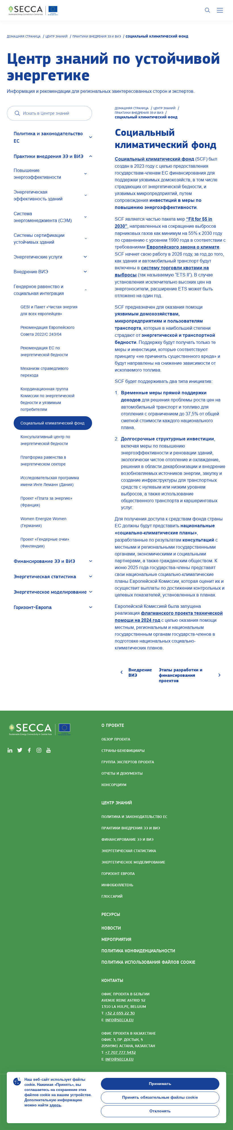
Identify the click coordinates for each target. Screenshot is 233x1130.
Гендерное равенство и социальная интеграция (39, 290)
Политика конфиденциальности (138, 950)
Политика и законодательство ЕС (134, 816)
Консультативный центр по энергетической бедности (45, 440)
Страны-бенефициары (123, 750)
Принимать (160, 1083)
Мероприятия (116, 939)
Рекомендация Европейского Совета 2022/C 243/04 (47, 331)
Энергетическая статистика (128, 850)
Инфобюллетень (117, 885)
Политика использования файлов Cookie (148, 962)
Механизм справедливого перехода (44, 372)
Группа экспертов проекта (127, 762)
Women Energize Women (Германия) (43, 522)
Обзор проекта (115, 739)
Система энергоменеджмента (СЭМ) (43, 217)
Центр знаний (56, 36)
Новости (111, 928)
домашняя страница (24, 36)
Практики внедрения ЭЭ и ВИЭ (96, 36)
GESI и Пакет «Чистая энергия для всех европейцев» (49, 310)
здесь (55, 1105)
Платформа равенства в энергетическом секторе (43, 460)
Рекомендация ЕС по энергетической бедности (44, 351)
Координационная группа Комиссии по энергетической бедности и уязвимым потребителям (47, 399)
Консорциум (113, 784)
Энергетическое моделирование (133, 862)
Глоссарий (111, 896)
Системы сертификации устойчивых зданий (39, 239)
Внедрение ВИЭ (31, 271)
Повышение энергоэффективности (37, 174)
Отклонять (160, 1111)
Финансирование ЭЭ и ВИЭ (127, 839)
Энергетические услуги (38, 256)
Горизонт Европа (118, 873)
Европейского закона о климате (183, 247)
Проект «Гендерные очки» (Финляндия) (44, 542)
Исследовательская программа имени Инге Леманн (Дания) (49, 481)
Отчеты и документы (122, 773)
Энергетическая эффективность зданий (38, 195)
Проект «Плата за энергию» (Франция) (46, 501)
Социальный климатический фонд (52, 423)
